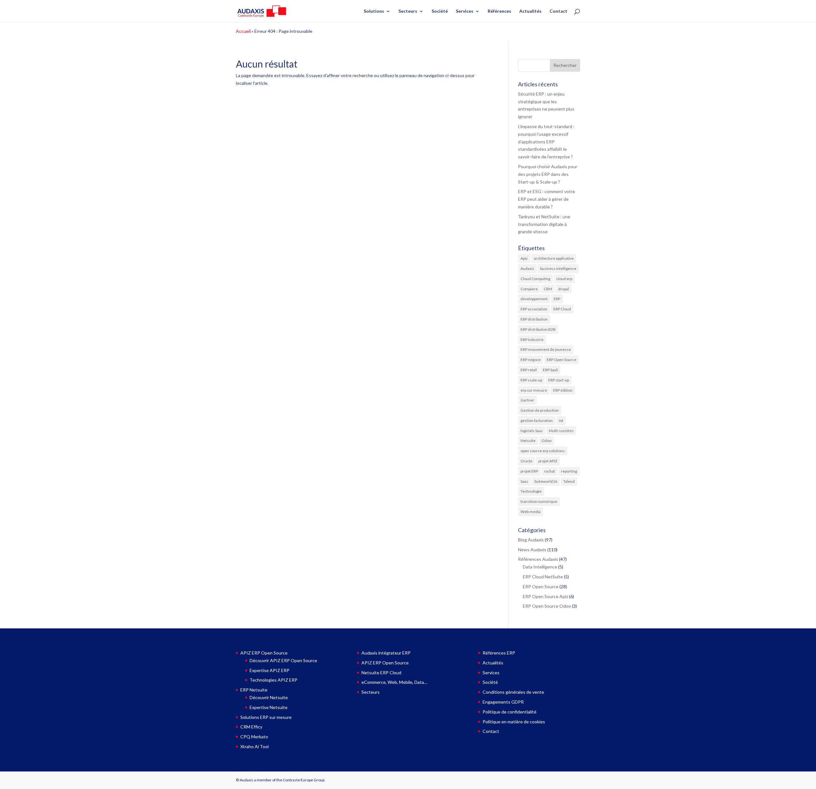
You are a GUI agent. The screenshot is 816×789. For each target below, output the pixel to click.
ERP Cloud (562, 309)
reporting (569, 471)
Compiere (529, 288)
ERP (557, 298)
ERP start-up (558, 380)
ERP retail (529, 369)
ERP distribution (534, 319)
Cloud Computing (535, 278)
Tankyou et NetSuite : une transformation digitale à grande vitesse (544, 224)
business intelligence (558, 268)
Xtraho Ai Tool (254, 746)
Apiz (524, 258)
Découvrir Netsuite (269, 697)
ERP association (534, 309)
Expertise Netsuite (269, 707)
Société (440, 11)
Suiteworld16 (545, 481)
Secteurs (407, 11)
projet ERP (529, 471)
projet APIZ (547, 461)
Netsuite (528, 440)
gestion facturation (537, 420)
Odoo (546, 440)
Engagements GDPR (503, 702)
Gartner (527, 400)
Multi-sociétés (561, 430)
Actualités (530, 11)
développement (534, 298)
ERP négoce (531, 359)
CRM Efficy (251, 726)
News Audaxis (532, 549)
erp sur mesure (534, 390)
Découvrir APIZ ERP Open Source (283, 660)
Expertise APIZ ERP (269, 670)
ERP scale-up (531, 380)
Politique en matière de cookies (514, 721)
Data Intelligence (540, 566)
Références (499, 11)
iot (561, 420)
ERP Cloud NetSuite (543, 576)
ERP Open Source (561, 359)
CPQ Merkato (254, 736)
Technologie (531, 491)
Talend (569, 481)
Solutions (374, 11)
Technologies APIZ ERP (273, 680)
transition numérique (539, 501)
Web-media (531, 511)
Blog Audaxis (531, 539)
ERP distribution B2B (538, 329)
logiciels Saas (532, 430)
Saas (524, 481)
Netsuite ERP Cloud (381, 672)
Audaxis (527, 268)
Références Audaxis (538, 559)
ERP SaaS (550, 369)
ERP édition (562, 390)
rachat (549, 471)
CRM (548, 288)
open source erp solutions (543, 450)
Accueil (243, 31)
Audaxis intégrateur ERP (386, 652)
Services (464, 11)
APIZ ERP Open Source (264, 652)
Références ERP (499, 652)
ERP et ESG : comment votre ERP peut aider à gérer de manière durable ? (546, 199)
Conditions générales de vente (513, 692)
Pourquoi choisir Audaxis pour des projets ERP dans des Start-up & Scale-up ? (547, 174)
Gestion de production (540, 410)
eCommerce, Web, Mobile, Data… (394, 682)
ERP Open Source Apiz (545, 596)
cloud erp (564, 278)
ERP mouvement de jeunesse (546, 349)
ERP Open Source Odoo (547, 606)
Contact (558, 11)
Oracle (526, 461)
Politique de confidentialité (509, 711)
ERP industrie (532, 339)
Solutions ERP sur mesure (266, 717)
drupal (563, 288)
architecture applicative (554, 258)
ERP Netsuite (253, 689)
